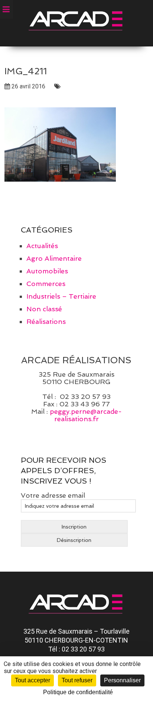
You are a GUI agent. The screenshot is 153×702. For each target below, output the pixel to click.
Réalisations (46, 321)
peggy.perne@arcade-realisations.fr (86, 415)
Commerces (45, 283)
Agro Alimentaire (54, 258)
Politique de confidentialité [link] (78, 692)
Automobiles (47, 271)
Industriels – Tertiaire (61, 296)
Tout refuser (77, 680)
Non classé (44, 309)
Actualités (42, 246)
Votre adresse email (53, 495)
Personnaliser (122, 680)
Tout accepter (32, 680)
